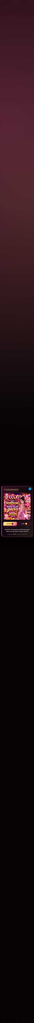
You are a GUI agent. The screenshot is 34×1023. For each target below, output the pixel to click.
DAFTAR (10, 523)
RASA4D (14, 534)
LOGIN (24, 523)
